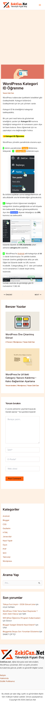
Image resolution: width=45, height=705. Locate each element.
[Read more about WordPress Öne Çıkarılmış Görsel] (22, 321)
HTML (5, 532)
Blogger (6, 520)
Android (21, 253)
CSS (4, 524)
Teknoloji (6, 557)
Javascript (7, 536)
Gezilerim (6, 528)
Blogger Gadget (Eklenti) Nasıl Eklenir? (19, 625)
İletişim (3, 675)
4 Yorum (9, 342)
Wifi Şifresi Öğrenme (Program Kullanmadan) (21, 618)
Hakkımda (4, 678)
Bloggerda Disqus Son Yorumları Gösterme (21, 631)
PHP (4, 549)
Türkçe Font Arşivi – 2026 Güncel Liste (19, 604)
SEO (4, 553)
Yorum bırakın (11, 385)
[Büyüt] (41, 653)
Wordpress (17, 342)
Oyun (5, 545)
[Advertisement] (22, 33)
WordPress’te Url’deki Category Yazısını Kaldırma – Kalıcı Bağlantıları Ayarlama (21, 378)
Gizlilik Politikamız (7, 681)
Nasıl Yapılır (7, 541)
